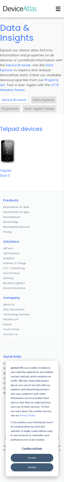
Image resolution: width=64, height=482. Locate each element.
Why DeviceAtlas (14, 309)
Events (7, 324)
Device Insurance (14, 288)
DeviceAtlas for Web (16, 207)
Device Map (10, 222)
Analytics (9, 258)
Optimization (11, 253)
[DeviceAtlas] (20, 11)
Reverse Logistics (14, 283)
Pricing (7, 232)
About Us (9, 304)
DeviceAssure (11, 217)
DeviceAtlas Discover (16, 227)
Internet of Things (14, 263)
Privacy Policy (27, 415)
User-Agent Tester (39, 108)
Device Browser (18, 65)
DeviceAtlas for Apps (16, 212)
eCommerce (11, 273)
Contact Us (10, 334)
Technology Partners (16, 314)
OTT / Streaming (14, 268)
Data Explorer (44, 100)
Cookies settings (32, 448)
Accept (32, 457)
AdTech (8, 248)
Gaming (8, 278)
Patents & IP (10, 319)
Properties (10, 108)
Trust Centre (11, 329)
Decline (32, 467)
